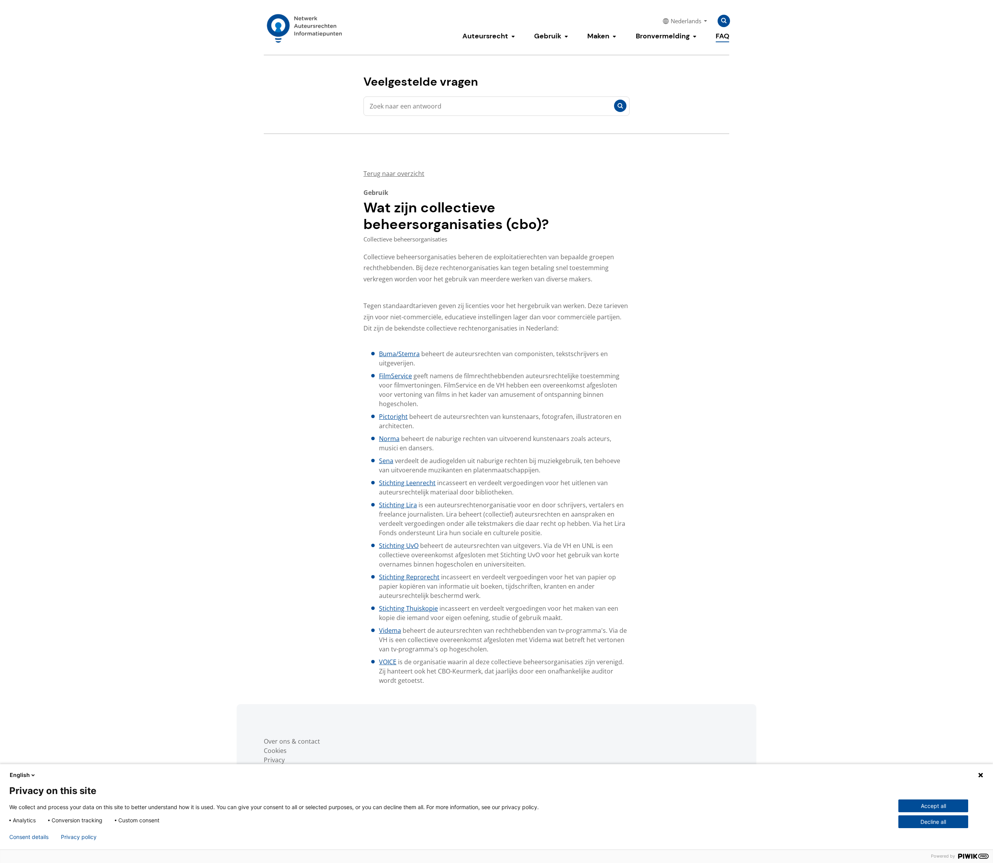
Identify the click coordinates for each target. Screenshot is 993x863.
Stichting (392, 505)
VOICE (387, 662)
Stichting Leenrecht (407, 483)
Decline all (933, 821)
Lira (411, 505)
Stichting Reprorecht (409, 577)
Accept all (933, 806)
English (20, 775)
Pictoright (393, 416)
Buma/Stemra (399, 354)
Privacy (274, 760)
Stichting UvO (399, 545)
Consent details (28, 837)
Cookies (275, 750)
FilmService (395, 376)
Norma (389, 438)
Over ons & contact (292, 741)
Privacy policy (79, 837)
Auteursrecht (485, 36)
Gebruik (547, 36)
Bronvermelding (663, 36)
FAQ (722, 36)
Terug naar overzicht (393, 173)
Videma (390, 630)
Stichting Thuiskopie (408, 608)
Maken (598, 36)
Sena (386, 460)
